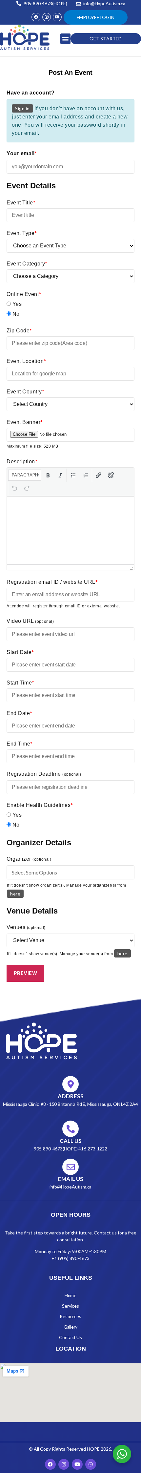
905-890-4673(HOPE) (56, 1148)
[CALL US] (70, 1129)
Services (70, 1306)
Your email (22, 153)
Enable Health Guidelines (40, 805)
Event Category (27, 263)
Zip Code (19, 330)
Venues (26, 927)
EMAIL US (70, 1178)
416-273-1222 (92, 1148)
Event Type (22, 233)
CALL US (71, 1140)
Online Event (24, 294)
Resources (70, 1316)
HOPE (93, 1449)
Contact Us (70, 1337)
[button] (65, 38)
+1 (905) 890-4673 (70, 1258)
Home (70, 1295)
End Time (20, 743)
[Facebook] (35, 17)
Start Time (20, 682)
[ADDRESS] (70, 1084)
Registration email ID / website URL (52, 582)
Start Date (20, 652)
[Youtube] (57, 17)
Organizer (29, 859)
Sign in (22, 108)
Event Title (21, 202)
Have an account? (30, 92)
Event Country (25, 391)
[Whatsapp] (90, 1464)
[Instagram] (46, 17)
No (15, 314)
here (15, 893)
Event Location (26, 361)
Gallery (71, 1327)
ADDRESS (71, 1096)
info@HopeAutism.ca (70, 1186)
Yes (16, 304)
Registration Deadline (44, 774)
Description (22, 461)
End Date (19, 713)
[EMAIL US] (70, 1167)
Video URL (30, 621)
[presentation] (25, 475)
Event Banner (25, 422)
